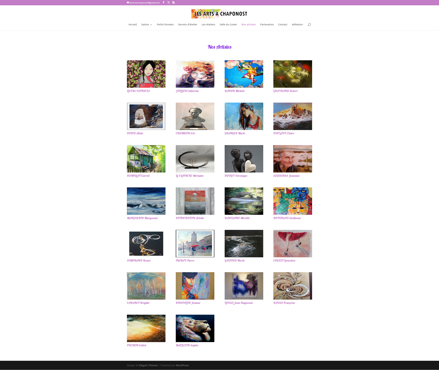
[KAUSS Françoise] (292, 286)
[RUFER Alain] (146, 116)
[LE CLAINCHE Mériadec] (195, 158)
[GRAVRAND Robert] (292, 74)
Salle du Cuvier (228, 24)
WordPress (182, 365)
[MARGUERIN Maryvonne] (146, 201)
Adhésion (297, 24)
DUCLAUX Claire (283, 133)
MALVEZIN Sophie (187, 345)
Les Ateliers (208, 24)
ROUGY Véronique (236, 176)
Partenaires (267, 24)
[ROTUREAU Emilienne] (292, 201)
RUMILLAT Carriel (138, 176)
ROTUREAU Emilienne (287, 218)
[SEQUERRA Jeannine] (292, 158)
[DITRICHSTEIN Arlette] (195, 201)
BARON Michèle (235, 91)
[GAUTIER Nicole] (244, 243)
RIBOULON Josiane (188, 303)
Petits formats (165, 24)
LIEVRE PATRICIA (138, 91)
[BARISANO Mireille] (244, 201)
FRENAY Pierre (185, 260)
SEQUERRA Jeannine (286, 176)
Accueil (133, 24)
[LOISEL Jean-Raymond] (244, 286)
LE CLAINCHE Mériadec (190, 176)
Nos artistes (248, 24)
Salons (145, 24)
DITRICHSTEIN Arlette (190, 218)
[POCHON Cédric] (146, 328)
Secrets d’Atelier (187, 24)
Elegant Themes (148, 365)
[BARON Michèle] (244, 74)
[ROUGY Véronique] (244, 158)
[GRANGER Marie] (244, 116)
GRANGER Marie (235, 133)
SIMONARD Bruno (139, 260)
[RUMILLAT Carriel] (146, 158)
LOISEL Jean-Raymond (239, 303)
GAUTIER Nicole (235, 260)
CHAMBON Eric (185, 133)
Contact (282, 24)
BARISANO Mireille (237, 218)
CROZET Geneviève (284, 260)
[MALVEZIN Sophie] (195, 328)
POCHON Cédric (136, 345)
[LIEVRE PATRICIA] (146, 74)
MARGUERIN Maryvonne (142, 218)
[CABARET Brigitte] (146, 286)
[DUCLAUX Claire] (292, 116)
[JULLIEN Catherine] (195, 74)
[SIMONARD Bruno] (146, 243)
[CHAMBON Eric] (195, 116)
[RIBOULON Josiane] (195, 286)
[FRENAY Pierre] (195, 243)
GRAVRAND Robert (285, 91)
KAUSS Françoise (284, 303)
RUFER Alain (135, 133)
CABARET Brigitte (138, 303)
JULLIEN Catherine (187, 91)
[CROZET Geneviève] (292, 243)
